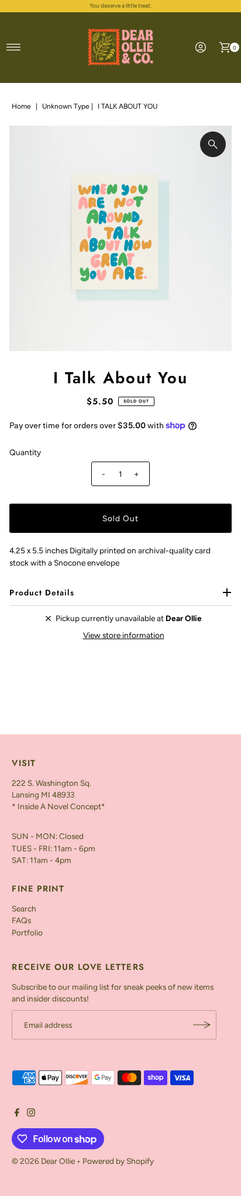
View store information (123, 635)
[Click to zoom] (213, 144)
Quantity (25, 452)
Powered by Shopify (118, 1161)
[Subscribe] (201, 1024)
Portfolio (27, 932)
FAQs (21, 920)
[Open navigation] (14, 47)
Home (21, 106)
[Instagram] (31, 1113)
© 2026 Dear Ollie (43, 1161)
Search (24, 908)
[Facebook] (17, 1113)
